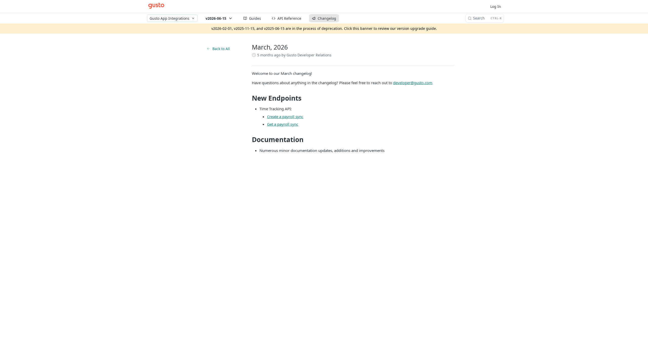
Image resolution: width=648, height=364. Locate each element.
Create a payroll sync (285, 116)
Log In (495, 6)
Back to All (221, 48)
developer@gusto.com (412, 82)
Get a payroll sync (282, 124)
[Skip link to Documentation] (248, 139)
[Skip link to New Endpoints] (248, 98)
